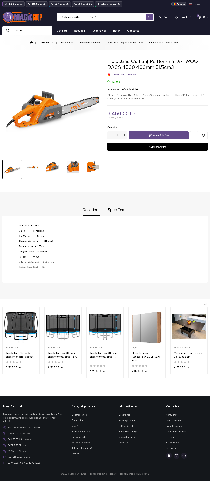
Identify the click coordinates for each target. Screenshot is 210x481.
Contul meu (172, 415)
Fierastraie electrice (89, 42)
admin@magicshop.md (19, 457)
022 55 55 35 (15, 451)
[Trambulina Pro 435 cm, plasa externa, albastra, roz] (105, 326)
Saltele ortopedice (81, 442)
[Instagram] (176, 456)
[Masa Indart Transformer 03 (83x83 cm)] (189, 326)
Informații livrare (127, 420)
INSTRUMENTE (46, 42)
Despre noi (124, 415)
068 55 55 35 (15, 439)
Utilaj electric (66, 42)
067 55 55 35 (14, 445)
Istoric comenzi (174, 420)
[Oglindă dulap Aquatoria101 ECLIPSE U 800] (147, 326)
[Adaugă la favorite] (194, 135)
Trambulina (12, 347)
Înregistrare (172, 448)
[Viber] (184, 456)
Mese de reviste (182, 347)
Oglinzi (135, 347)
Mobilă (75, 426)
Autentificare (172, 442)
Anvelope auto (79, 437)
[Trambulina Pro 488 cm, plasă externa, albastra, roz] (63, 326)
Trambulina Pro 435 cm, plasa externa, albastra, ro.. (103, 356)
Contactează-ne (127, 437)
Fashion (75, 454)
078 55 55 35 (15, 433)
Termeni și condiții (128, 431)
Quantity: (112, 127)
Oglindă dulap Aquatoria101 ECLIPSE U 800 (146, 356)
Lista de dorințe (174, 426)
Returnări (170, 437)
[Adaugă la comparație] (204, 135)
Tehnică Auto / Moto (82, 431)
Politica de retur (127, 426)
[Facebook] (169, 456)
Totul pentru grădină (82, 448)
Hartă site (124, 442)
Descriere (91, 210)
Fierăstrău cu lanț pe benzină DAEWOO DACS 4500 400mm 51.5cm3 (143, 42)
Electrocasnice (79, 415)
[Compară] (41, 322)
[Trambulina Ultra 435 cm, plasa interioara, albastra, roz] (21, 326)
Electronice (77, 420)
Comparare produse (176, 431)
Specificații (117, 210)
